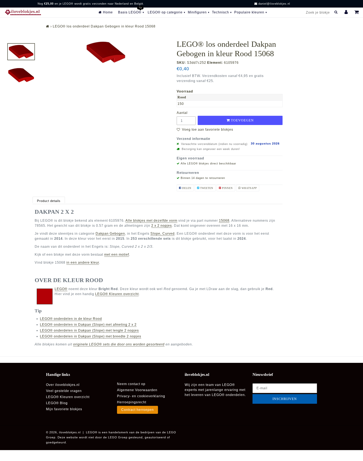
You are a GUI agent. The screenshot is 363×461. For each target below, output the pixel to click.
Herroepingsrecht (131, 402)
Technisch (220, 12)
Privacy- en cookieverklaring (141, 396)
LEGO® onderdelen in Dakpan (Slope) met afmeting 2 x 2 (88, 324)
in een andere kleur (82, 262)
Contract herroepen (137, 410)
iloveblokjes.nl (70, 432)
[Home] (47, 26)
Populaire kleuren (249, 12)
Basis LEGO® (129, 12)
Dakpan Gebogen (110, 233)
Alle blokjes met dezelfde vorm (151, 220)
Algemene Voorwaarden (137, 390)
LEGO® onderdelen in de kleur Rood (71, 318)
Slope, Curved (162, 233)
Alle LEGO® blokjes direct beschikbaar (208, 163)
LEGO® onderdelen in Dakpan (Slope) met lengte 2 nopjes (89, 330)
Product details (48, 201)
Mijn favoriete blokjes (64, 409)
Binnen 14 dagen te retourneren (203, 178)
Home (107, 12)
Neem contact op (131, 384)
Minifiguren (197, 12)
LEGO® (61, 289)
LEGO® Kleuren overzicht (117, 294)
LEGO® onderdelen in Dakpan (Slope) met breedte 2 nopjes (90, 336)
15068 (224, 220)
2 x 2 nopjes (161, 225)
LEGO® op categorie (165, 12)
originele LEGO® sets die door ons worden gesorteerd (118, 344)
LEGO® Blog (57, 403)
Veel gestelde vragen (64, 391)
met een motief (116, 254)
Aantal (182, 113)
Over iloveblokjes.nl (63, 385)
